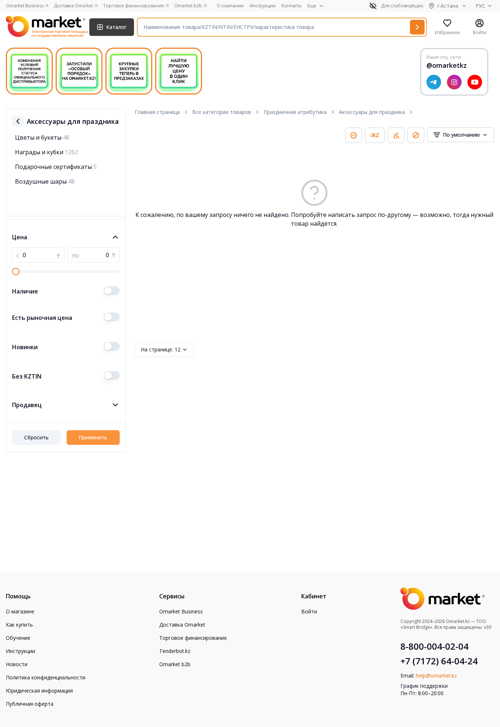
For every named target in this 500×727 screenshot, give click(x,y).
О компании (230, 6)
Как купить (19, 624)
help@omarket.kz (436, 675)
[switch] (112, 290)
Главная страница (157, 111)
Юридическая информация (39, 690)
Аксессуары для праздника (372, 111)
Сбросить (36, 437)
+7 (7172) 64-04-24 (439, 661)
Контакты (291, 6)
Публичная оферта (29, 703)
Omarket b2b (174, 664)
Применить (93, 437)
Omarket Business (181, 611)
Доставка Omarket (182, 624)
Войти (309, 611)
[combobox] (460, 135)
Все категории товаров (221, 111)
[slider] (15, 271)
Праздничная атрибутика (295, 111)
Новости (16, 664)
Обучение (18, 637)
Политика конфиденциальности (45, 677)
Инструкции (263, 6)
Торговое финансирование (193, 637)
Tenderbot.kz (174, 650)
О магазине (20, 611)
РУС (480, 5)
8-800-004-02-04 (434, 646)
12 (160, 349)
